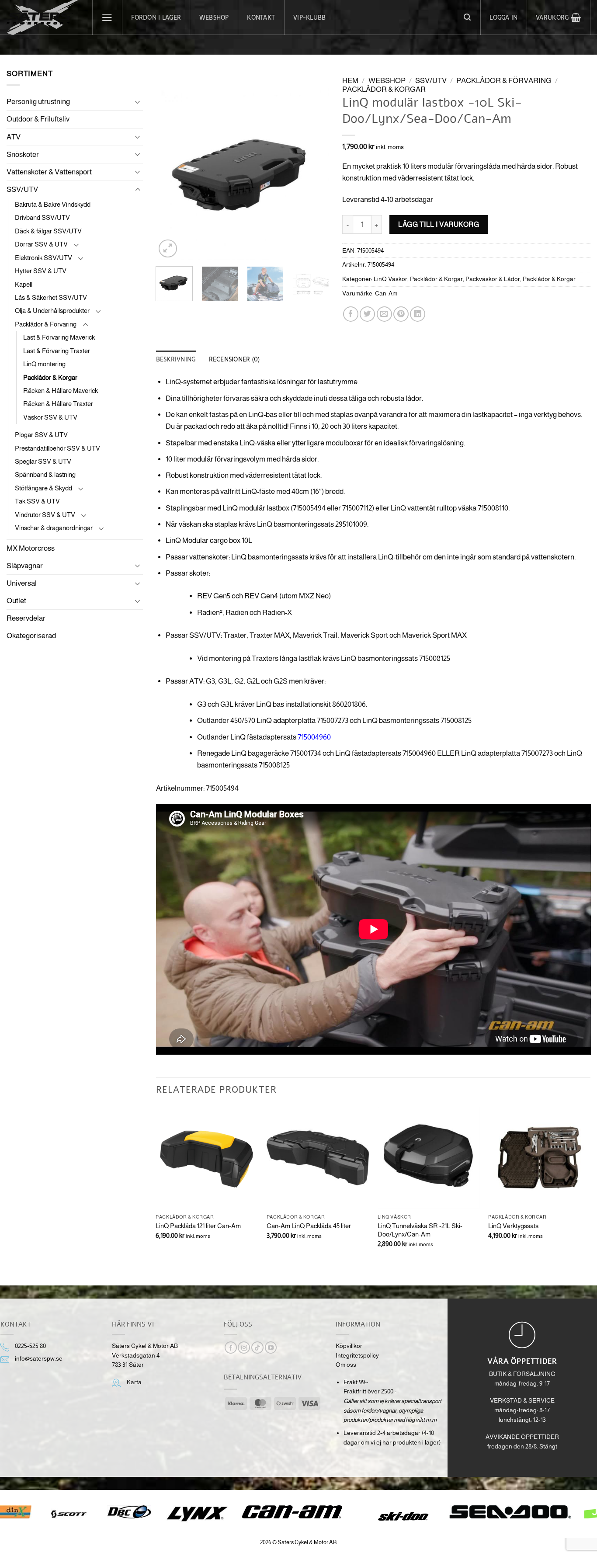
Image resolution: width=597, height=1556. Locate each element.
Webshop (214, 17)
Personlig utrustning (38, 101)
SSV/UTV (22, 189)
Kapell (23, 284)
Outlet (16, 601)
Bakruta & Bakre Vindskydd (52, 204)
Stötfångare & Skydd (43, 488)
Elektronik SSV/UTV (43, 257)
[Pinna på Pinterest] (401, 314)
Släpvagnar (25, 566)
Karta (134, 1382)
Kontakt (261, 17)
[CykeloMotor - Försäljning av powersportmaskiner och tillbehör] (43, 17)
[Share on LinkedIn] (417, 314)
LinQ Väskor (390, 279)
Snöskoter (23, 154)
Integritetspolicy (357, 1355)
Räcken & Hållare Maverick (60, 390)
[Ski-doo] (402, 1516)
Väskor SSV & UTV (50, 417)
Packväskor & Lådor (492, 279)
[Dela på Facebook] (350, 314)
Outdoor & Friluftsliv (38, 119)
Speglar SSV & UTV (43, 461)
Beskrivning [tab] (176, 359)
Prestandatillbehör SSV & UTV (57, 448)
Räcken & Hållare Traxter (58, 403)
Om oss (346, 1365)
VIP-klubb (309, 17)
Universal (22, 583)
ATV (14, 137)
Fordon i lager (156, 17)
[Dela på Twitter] (367, 314)
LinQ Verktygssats (513, 1226)
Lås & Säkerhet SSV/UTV (51, 297)
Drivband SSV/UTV (42, 217)
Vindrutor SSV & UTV (45, 514)
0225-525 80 (30, 1346)
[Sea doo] (510, 1512)
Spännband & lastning (45, 474)
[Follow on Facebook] (231, 1347)
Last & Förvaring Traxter (56, 350)
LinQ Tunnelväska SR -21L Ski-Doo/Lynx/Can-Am (420, 1230)
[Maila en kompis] (384, 314)
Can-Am (386, 293)
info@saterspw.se (38, 1358)
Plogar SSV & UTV (41, 434)
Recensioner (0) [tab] (234, 359)
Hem (350, 80)
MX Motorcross (31, 548)
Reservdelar (26, 618)
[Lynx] (197, 1514)
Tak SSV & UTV (37, 501)
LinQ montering (44, 364)
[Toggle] (137, 102)
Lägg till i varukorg (438, 224)
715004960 (314, 737)
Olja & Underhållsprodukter (52, 310)
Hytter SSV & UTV (40, 270)
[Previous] (170, 173)
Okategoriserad (31, 636)
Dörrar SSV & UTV (41, 244)
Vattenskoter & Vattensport (49, 172)
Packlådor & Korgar (50, 377)
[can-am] (299, 1512)
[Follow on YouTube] (271, 1347)
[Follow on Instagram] (244, 1347)
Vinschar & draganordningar (54, 527)
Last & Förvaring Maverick (59, 337)
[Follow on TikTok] (257, 1347)
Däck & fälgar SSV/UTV (48, 231)
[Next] (315, 173)
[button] (107, 17)
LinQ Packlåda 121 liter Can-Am (198, 1226)
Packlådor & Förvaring (45, 324)
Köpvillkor (349, 1346)
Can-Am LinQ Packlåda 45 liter (309, 1226)
